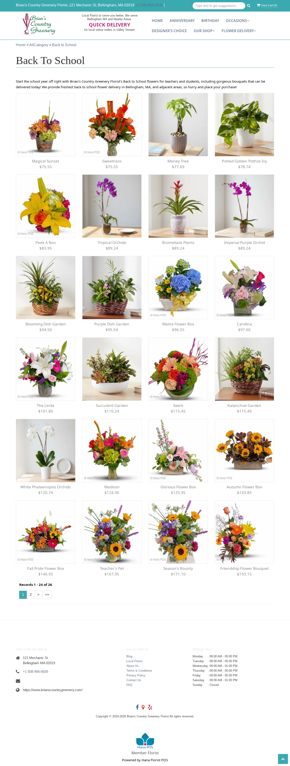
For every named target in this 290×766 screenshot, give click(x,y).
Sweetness (111, 161)
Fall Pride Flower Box (45, 568)
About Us (132, 666)
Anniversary (182, 20)
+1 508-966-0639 (149, 5)
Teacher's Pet (112, 568)
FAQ (129, 685)
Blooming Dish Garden (45, 324)
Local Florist (134, 661)
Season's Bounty (178, 568)
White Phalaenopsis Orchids (45, 486)
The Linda (45, 405)
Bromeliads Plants (178, 242)
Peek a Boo (46, 242)
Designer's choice (169, 30)
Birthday (210, 20)
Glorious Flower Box (178, 486)
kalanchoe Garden (244, 405)
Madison (112, 486)
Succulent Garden (112, 405)
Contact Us (133, 680)
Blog (129, 656)
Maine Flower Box (178, 324)
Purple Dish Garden (111, 324)
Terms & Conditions (139, 670)
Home (157, 20)
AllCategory (38, 45)
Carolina (244, 324)
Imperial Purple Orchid (244, 242)
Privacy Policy (135, 675)
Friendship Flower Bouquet (244, 568)
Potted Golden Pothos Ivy (244, 161)
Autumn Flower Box (244, 486)
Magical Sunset (45, 161)
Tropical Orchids (112, 242)
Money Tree (178, 161)
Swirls (178, 405)
